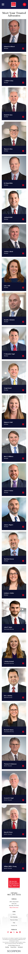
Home (14, 914)
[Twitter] (14, 932)
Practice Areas (14, 920)
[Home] (13, 4)
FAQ (14, 922)
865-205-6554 (14, 895)
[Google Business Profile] (11, 932)
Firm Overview (14, 917)
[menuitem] (7, 947)
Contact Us (14, 925)
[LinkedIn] (17, 932)
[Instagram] (20, 932)
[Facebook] (8, 932)
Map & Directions (14, 907)
